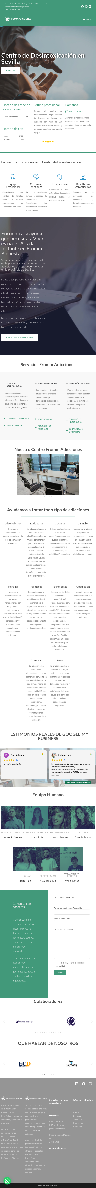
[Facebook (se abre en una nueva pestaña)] (82, 6)
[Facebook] (83, 1084)
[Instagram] (90, 1084)
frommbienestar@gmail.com (19, 6)
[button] (20, 474)
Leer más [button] (55, 776)
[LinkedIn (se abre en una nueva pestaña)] (89, 6)
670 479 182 (76, 111)
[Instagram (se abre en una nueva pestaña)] (86, 6)
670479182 (16, 9)
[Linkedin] (77, 1084)
